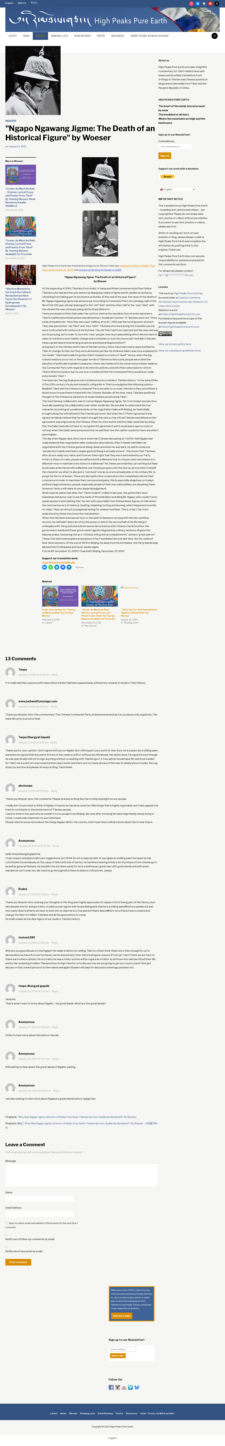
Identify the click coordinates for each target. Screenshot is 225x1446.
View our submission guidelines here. (179, 350)
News (26, 35)
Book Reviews (82, 35)
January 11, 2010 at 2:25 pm (33, 942)
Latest (13, 35)
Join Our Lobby (122, 1315)
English (9, 3)
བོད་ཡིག (34, 3)
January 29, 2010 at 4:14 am (34, 1058)
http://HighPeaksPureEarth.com (180, 326)
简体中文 (22, 3)
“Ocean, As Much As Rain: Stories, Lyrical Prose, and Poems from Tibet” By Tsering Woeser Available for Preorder (20, 247)
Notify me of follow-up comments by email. (30, 1239)
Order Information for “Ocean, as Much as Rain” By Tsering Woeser (59, 612)
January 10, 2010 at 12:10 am (34, 845)
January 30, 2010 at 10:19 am (34, 1090)
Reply (55, 674)
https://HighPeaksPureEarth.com (180, 314)
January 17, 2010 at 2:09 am (33, 1027)
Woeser (40, 35)
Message (10, 1161)
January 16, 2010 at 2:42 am (33, 991)
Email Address (13, 1207)
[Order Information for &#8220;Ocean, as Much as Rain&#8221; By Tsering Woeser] (60, 596)
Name (8, 1192)
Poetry (101, 35)
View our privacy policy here (174, 344)
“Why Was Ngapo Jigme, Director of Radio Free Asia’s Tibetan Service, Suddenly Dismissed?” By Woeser (77, 1117)
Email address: (166, 141)
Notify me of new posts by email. (24, 1251)
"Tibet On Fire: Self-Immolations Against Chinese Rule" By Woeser (139, 612)
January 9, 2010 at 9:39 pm (33, 791)
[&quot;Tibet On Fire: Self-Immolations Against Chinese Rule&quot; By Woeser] (139, 596)
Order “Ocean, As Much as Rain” (150, 35)
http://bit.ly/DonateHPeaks (58, 562)
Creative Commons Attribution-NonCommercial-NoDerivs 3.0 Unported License (183, 301)
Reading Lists (59, 35)
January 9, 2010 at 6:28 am (33, 742)
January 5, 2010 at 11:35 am (33, 674)
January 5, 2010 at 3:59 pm (33, 706)
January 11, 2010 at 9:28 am (33, 894)
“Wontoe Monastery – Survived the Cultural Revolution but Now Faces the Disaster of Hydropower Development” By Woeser (18, 299)
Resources (117, 35)
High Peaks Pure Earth (187, 293)
